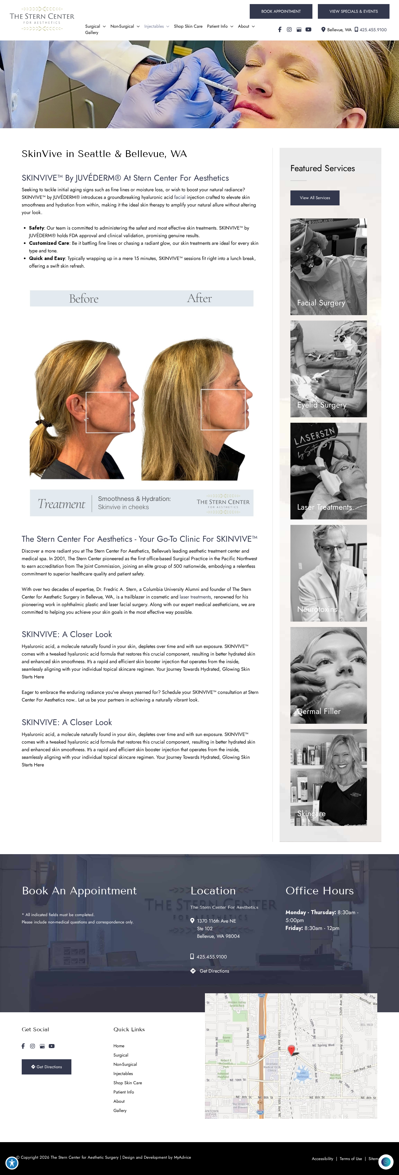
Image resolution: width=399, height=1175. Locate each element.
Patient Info (123, 1092)
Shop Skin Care (127, 1083)
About (119, 1101)
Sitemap (376, 1159)
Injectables (123, 1073)
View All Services (315, 198)
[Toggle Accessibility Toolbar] (11, 1163)
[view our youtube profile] (308, 30)
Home (118, 1046)
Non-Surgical (125, 1064)
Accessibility (322, 1159)
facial (179, 197)
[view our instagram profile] (289, 30)
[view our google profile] (299, 30)
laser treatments (195, 596)
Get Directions (214, 971)
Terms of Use (351, 1159)
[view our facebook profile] (280, 30)
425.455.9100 (373, 30)
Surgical (120, 1055)
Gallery (119, 1110)
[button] (281, 11)
